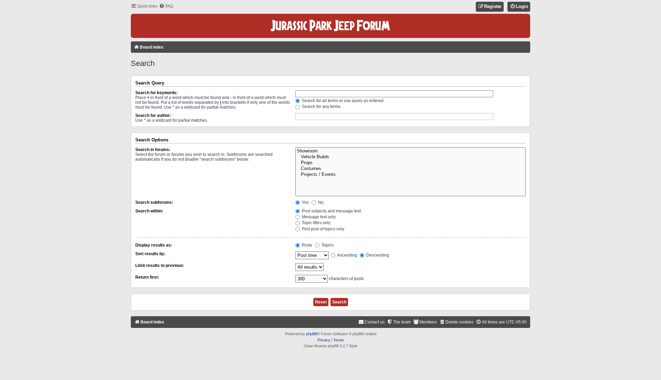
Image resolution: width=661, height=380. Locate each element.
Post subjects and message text (331, 211)
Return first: (147, 277)
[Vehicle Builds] (410, 157)
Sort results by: (150, 253)
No (320, 202)
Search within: (149, 211)
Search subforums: (154, 202)
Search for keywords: (156, 92)
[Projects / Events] (410, 175)
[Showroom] (410, 151)
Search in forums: (152, 149)
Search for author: (153, 115)
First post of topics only (322, 229)
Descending (377, 255)
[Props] (410, 163)
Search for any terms (320, 106)
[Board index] (330, 26)
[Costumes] (410, 169)
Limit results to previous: (159, 265)
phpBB (311, 334)
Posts (306, 245)
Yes (305, 202)
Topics (327, 245)
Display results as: (153, 245)
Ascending (346, 255)
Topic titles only (315, 222)
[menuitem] (166, 6)
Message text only (318, 216)
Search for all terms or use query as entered (342, 100)
